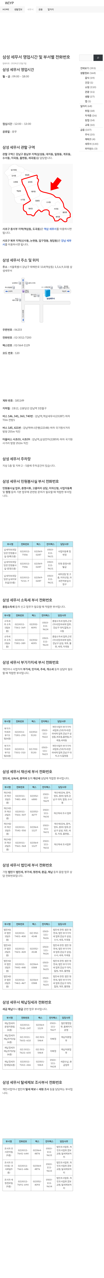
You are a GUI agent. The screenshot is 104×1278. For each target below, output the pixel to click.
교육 (87, 125)
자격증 (88, 115)
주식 (87, 134)
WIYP (9, 3)
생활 (87, 96)
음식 (87, 78)
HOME (6, 9)
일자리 (51, 9)
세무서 (30, 9)
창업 (87, 120)
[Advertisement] (52, 31)
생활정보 (18, 9)
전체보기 (84, 68)
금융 (41, 9)
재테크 (88, 139)
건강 (87, 82)
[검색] (98, 58)
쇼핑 (87, 87)
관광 (87, 92)
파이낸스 (89, 148)
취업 (87, 111)
